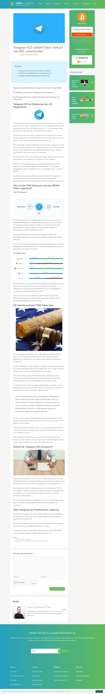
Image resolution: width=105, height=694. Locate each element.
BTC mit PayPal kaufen (17, 676)
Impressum (79, 680)
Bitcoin (17, 537)
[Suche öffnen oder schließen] (94, 3)
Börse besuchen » (82, 34)
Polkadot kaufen (37, 680)
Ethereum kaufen (37, 672)
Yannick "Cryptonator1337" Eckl (29, 54)
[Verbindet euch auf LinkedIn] (62, 609)
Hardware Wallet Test (60, 680)
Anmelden (64, 651)
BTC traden (13, 680)
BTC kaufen (13, 672)
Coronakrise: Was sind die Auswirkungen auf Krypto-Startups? (31, 541)
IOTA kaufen (35, 676)
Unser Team (79, 672)
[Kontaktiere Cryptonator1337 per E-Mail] (64, 609)
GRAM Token (47, 128)
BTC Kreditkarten (15, 684)
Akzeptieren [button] (99, 691)
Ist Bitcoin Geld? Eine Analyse (23, 539)
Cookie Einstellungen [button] (88, 691)
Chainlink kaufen (37, 684)
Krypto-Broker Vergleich (61, 676)
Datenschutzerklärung (82, 676)
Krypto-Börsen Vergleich (61, 672)
